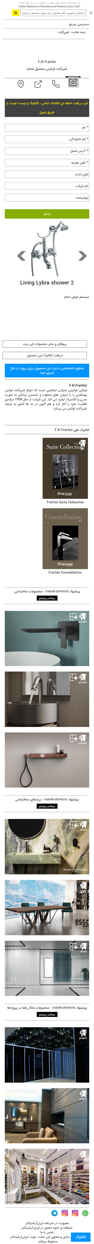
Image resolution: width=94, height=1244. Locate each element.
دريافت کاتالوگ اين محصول (45, 355)
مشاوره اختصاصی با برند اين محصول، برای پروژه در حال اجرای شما (47, 370)
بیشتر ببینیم (47, 598)
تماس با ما (47, 1232)
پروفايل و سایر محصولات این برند (45, 344)
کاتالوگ (81, 1237)
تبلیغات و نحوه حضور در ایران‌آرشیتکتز (47, 1227)
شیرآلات (63, 32)
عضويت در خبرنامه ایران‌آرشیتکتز (47, 1223)
